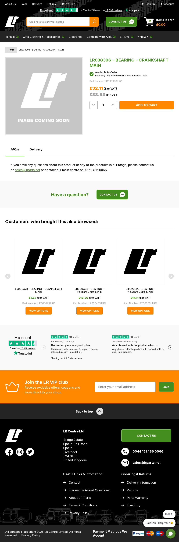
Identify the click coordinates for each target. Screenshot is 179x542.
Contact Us (118, 21)
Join (166, 387)
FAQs (24, 3)
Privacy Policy (79, 513)
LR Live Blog (68, 3)
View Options (38, 310)
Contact (74, 482)
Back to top (84, 411)
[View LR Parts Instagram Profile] (20, 451)
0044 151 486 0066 (148, 451)
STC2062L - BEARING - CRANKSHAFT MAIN (140, 290)
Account (169, 3)
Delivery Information (141, 482)
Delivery (37, 3)
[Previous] (7, 276)
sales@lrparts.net (27, 170)
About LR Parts (80, 498)
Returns (51, 3)
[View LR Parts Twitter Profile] (30, 451)
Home (11, 49)
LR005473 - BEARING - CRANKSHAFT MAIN (38, 290)
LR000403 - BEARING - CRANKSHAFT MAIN (89, 290)
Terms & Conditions (83, 505)
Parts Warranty (137, 498)
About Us (10, 3)
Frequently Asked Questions (89, 490)
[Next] (171, 276)
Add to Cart (146, 105)
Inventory (133, 505)
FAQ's (14, 149)
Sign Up (150, 3)
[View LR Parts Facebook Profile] (9, 451)
